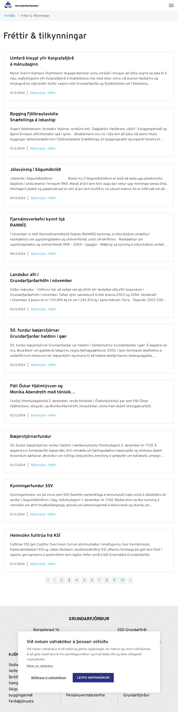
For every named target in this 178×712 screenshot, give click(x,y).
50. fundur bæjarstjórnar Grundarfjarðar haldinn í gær (38, 333)
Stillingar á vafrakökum (48, 677)
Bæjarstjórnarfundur (30, 437)
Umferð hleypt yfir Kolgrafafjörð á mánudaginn (42, 61)
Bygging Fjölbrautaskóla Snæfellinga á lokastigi (34, 117)
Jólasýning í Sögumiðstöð (35, 170)
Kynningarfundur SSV (31, 486)
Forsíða (9, 16)
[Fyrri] (48, 580)
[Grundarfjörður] (22, 5)
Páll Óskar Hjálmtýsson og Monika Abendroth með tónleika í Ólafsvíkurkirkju (41, 389)
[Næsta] (130, 580)
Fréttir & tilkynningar (35, 16)
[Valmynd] (172, 5)
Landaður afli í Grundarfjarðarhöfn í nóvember (41, 278)
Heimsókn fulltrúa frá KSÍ (35, 535)
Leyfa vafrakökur (93, 677)
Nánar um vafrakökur (40, 666)
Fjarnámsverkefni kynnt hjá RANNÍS (37, 222)
